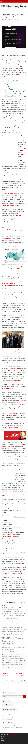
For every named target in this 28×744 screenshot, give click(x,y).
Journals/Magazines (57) (10, 725)
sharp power (9, 649)
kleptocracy (12, 629)
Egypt (13, 621)
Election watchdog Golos (9, 238)
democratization (21, 618)
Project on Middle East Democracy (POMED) (11, 646)
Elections (17, 658)
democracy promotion (12, 618)
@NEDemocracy (5, 611)
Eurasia (21, 658)
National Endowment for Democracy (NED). (12, 641)
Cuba (17, 617)
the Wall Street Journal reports (10, 205)
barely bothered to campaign (14, 368)
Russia (17, 58)
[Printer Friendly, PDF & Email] (22, 602)
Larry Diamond (19, 629)
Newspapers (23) (9, 719)
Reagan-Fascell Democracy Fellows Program (16, 647)
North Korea (18, 643)
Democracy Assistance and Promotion (11, 656)
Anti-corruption (10, 613)
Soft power (14, 649)
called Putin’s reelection (11, 415)
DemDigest (5, 19)
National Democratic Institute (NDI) (14, 631)
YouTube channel (21, 405)
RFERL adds (5, 496)
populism (23, 644)
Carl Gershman (17, 613)
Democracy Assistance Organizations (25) (14, 727)
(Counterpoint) (5, 662)
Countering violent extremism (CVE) (9, 616)
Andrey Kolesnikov (14, 662)
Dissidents (11, 658)
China (23, 613)
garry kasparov (11, 664)
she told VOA (21, 553)
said (10, 175)
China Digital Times (5, 615)
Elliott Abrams (17, 621)
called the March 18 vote (15, 409)
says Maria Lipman (12, 534)
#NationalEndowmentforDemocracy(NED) (12, 607)
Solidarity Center (20, 649)
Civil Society (19, 654)
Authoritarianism (12, 654)
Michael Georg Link (6, 666)
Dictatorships (5, 658)
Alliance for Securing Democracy (15, 611)
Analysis (5, 654)
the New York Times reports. (13, 380)
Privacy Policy (14, 734)
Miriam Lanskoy (15, 666)
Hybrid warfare (19, 623)
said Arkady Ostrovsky (14, 138)
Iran (17, 627)
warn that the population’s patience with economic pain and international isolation (14, 283)
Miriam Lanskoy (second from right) (11, 352)
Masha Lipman (18, 664)
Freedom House (11, 623)
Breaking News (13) (9, 717)
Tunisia (3, 651)
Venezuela (12, 651)
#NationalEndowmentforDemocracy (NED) (10, 609)
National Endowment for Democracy (12, 356)
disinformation (6, 621)
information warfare (7, 625)
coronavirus (17, 615)
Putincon (18, 668)
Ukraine (7, 651)
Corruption (21, 615)
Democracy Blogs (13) (10, 722)
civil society (12, 615)
